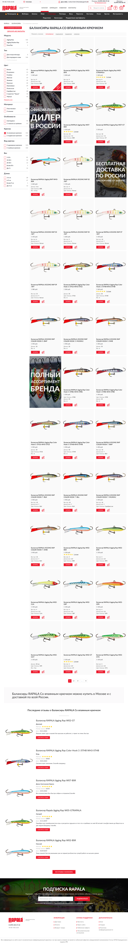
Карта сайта (81, 925)
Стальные (10, 111)
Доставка (58, 922)
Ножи (99, 14)
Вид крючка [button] (9, 141)
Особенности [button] (9, 117)
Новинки (62, 8)
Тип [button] (5, 50)
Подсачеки (47, 18)
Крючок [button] (7, 129)
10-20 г (9, 160)
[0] (121, 8)
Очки (42, 14)
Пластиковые (11, 108)
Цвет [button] (6, 65)
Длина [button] (7, 174)
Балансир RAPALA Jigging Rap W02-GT (55, 720)
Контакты (72, 8)
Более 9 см (10, 183)
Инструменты (118, 14)
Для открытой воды (13, 54)
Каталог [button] (45, 8)
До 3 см (9, 186)
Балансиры (52, 14)
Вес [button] (5, 153)
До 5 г (9, 168)
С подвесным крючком (14, 135)
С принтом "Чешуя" (13, 94)
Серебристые (11, 91)
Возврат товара (60, 928)
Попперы (62, 14)
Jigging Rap (10, 40)
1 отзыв (108, 77)
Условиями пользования (81, 903)
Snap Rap (10, 45)
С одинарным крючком (14, 145)
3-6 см (9, 177)
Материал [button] (8, 104)
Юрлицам (53, 8)
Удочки (107, 14)
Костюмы (89, 14)
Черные (9, 96)
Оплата (57, 925)
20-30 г (9, 163)
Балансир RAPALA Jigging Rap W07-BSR (56, 780)
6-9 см (9, 180)
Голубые (9, 75)
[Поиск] (90, 8)
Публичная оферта (84, 928)
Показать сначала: (37, 34)
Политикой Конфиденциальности (64, 903)
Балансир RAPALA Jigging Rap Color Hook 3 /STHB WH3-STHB (67, 750)
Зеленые (9, 80)
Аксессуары (58, 18)
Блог (101, 922)
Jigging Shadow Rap (13, 42)
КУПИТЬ (35, 87)
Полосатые (10, 88)
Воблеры (25, 14)
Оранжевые (10, 86)
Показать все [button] (8, 100)
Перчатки (79, 14)
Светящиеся (11, 121)
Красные (9, 83)
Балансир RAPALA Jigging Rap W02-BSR (56, 840)
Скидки (102, 925)
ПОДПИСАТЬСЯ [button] (82, 899)
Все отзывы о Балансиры (64, 872)
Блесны (34, 14)
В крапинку (10, 72)
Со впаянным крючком (14, 133)
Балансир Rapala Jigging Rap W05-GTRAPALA (58, 810)
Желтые (9, 77)
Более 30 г (10, 165)
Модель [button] (7, 36)
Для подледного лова (14, 57)
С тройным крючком (13, 148)
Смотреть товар (43, 737)
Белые (9, 69)
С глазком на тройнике (14, 123)
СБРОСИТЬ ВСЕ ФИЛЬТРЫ (16, 31)
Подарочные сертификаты (75, 18)
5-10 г (9, 157)
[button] (100, 2)
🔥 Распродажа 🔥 (12, 14)
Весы (71, 14)
